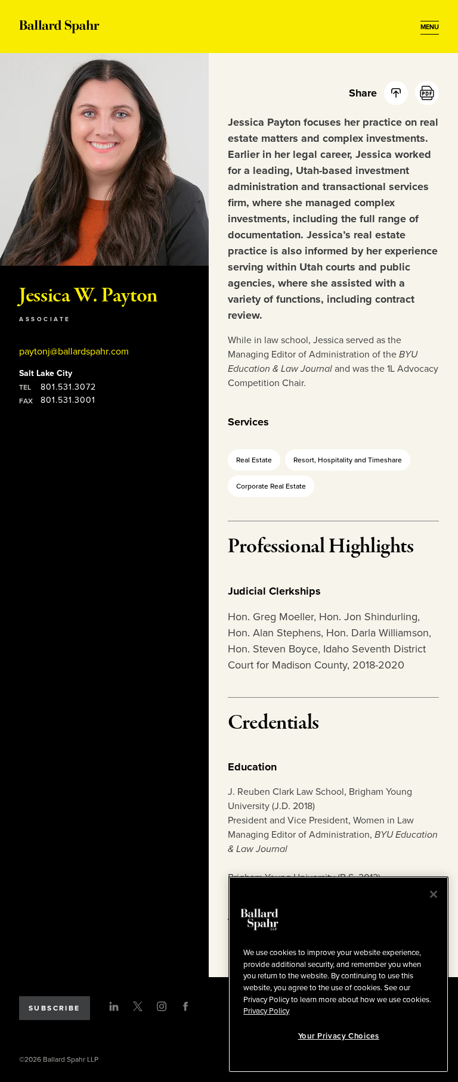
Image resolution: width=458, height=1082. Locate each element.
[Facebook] (185, 1006)
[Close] (433, 894)
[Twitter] (137, 1006)
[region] (338, 974)
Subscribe (55, 1008)
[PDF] (427, 93)
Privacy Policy (266, 1011)
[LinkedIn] (113, 1006)
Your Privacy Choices (338, 1036)
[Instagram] (161, 1006)
